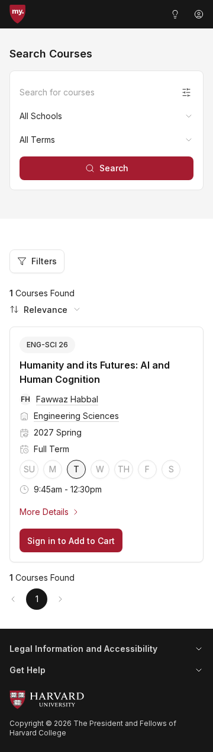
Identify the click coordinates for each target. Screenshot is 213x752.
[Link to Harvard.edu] (106, 699)
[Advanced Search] (186, 92)
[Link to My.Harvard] (17, 14)
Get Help (27, 670)
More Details (44, 512)
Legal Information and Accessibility (83, 649)
